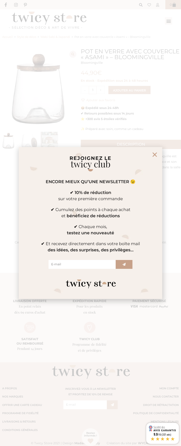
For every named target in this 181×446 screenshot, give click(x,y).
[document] (90, 223)
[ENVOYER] (124, 264)
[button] (155, 154)
